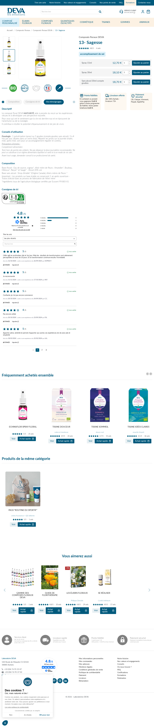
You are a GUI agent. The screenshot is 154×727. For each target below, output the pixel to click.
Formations (130, 3)
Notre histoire (54, 3)
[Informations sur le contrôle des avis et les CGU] (32, 226)
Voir (13, 439)
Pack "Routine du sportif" (23, 510)
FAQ (120, 3)
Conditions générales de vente (91, 670)
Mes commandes (85, 661)
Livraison (82, 678)
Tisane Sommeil (99, 427)
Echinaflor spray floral (23, 427)
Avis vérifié (72, 251)
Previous (147, 373)
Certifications (122, 672)
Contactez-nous (144, 3)
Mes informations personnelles (91, 659)
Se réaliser (104, 593)
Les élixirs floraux (77, 593)
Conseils (93, 3)
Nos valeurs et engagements (75, 3)
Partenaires (121, 678)
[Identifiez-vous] (143, 12)
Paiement (82, 675)
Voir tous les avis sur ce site (21, 229)
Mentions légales (85, 667)
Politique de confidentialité (89, 672)
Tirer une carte (40, 3)
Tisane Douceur (61, 427)
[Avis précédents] (33, 350)
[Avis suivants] (46, 350)
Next (150, 373)
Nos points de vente (108, 3)
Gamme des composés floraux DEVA (22, 595)
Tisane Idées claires (138, 427)
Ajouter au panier (141, 63)
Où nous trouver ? (124, 667)
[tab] (14, 102)
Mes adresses (84, 664)
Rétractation (83, 681)
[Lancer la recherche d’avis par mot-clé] (75, 244)
